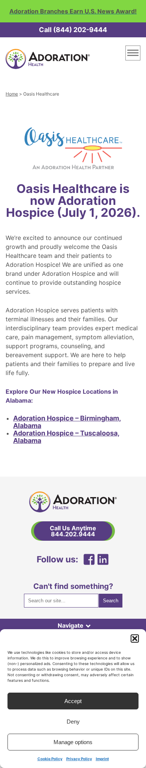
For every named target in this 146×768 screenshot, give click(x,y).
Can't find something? (73, 586)
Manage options (73, 742)
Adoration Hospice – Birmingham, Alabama (67, 422)
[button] (135, 638)
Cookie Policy (50, 758)
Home (12, 94)
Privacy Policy (79, 758)
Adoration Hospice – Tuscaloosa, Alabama (66, 436)
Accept (73, 701)
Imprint (102, 758)
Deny (73, 721)
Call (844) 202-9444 (73, 30)
